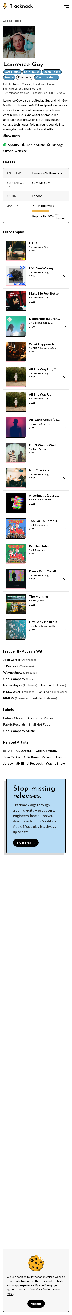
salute (36, 625)
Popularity (39, 216)
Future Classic (22, 84)
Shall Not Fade (33, 88)
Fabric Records (12, 88)
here (10, 1293)
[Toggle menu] (66, 6)
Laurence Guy (41, 247)
